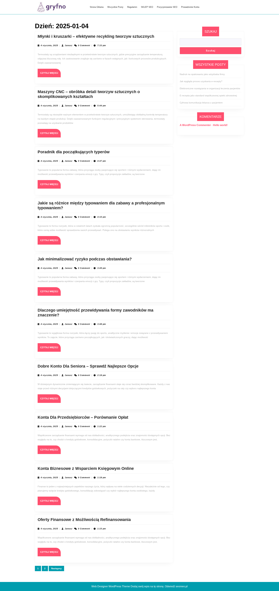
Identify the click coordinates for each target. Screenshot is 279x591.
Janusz (68, 45)
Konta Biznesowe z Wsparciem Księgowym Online (86, 468)
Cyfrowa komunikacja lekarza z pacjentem (201, 102)
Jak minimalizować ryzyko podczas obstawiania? (85, 259)
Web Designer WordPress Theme (110, 586)
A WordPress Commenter (195, 125)
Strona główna (96, 7)
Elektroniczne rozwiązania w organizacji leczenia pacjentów (210, 88)
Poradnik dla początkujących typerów (73, 152)
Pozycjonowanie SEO (167, 7)
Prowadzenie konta (190, 7)
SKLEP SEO (147, 7)
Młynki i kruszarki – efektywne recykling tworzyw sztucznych (96, 36)
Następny (56, 568)
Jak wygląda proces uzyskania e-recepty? (201, 81)
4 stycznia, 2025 (49, 45)
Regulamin (132, 7)
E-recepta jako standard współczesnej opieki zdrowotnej (208, 95)
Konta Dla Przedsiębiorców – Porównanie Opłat (83, 417)
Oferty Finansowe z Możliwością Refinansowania (84, 519)
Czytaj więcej (50, 74)
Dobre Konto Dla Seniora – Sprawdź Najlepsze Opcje (88, 366)
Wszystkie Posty (115, 7)
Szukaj (211, 31)
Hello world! (220, 125)
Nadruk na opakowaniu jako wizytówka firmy (202, 74)
